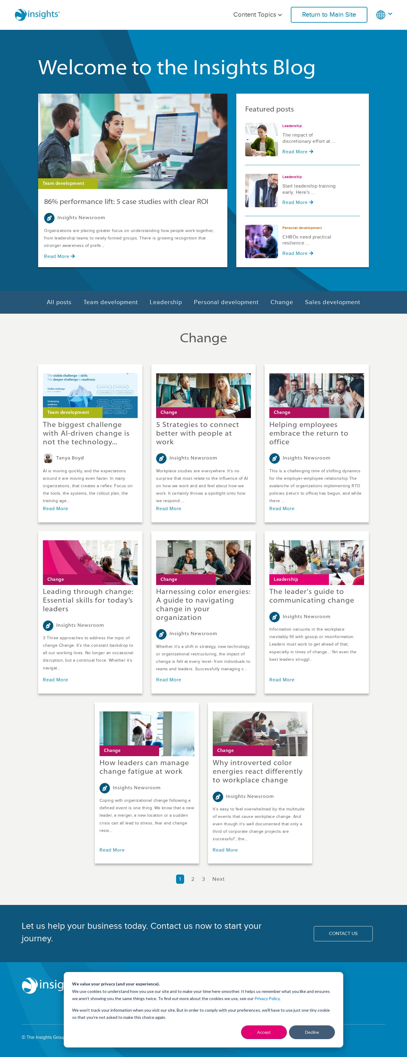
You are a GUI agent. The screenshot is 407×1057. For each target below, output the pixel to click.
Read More (56, 256)
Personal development (226, 302)
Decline (312, 1032)
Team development (110, 302)
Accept (264, 1032)
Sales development (332, 302)
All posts (59, 302)
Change (282, 302)
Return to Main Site (329, 14)
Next (219, 879)
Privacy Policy (266, 998)
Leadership (166, 302)
